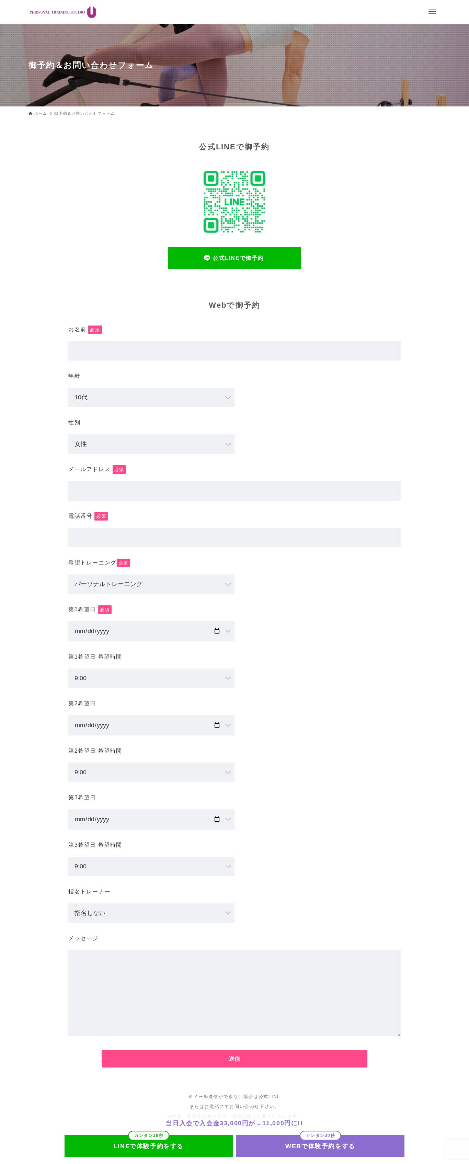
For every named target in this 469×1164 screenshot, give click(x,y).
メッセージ (83, 938)
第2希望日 (82, 703)
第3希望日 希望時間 (95, 845)
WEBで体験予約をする (320, 1146)
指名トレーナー (89, 891)
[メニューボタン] (432, 11)
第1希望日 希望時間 (95, 657)
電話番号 (87, 516)
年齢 (74, 376)
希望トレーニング (98, 563)
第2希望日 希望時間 (95, 751)
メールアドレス (96, 469)
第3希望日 (82, 797)
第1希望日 (89, 609)
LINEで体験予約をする (149, 1146)
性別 (74, 422)
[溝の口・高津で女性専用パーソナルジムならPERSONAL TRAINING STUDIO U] (63, 12)
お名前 (84, 329)
